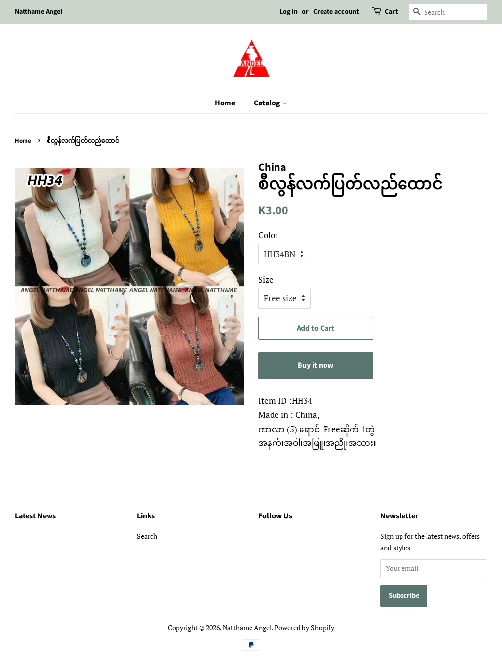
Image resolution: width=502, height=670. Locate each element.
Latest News (35, 516)
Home (225, 103)
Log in (288, 12)
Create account (336, 12)
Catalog (268, 103)
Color (268, 235)
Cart (391, 12)
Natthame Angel (247, 627)
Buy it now (315, 365)
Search (147, 536)
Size (266, 279)
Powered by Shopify (304, 627)
